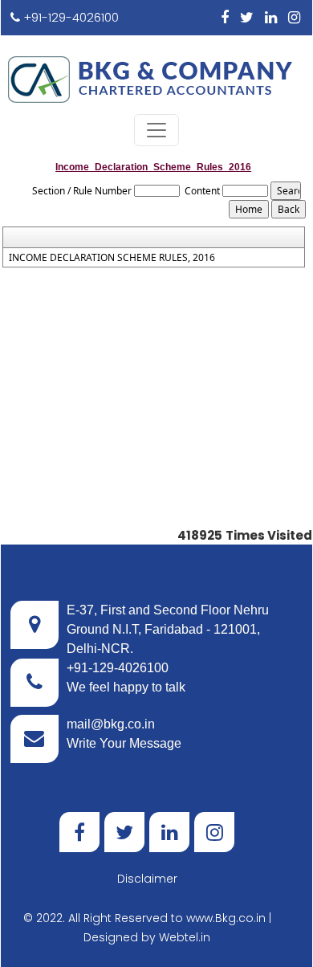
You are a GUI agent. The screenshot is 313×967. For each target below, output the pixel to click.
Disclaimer (147, 879)
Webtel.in (184, 937)
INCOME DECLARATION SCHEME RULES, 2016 (112, 257)
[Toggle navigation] (156, 130)
